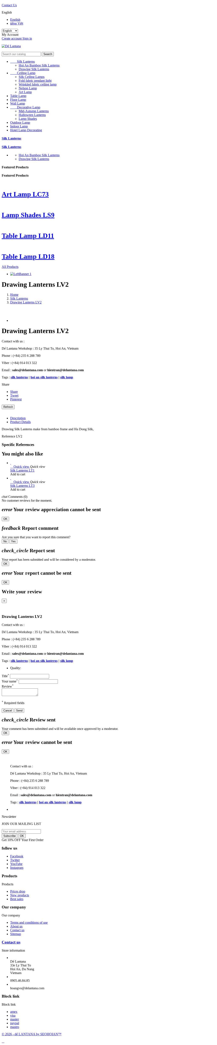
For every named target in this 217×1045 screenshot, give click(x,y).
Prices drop (17, 891)
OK (5, 518)
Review (8, 686)
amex (13, 1011)
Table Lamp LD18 (28, 256)
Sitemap (15, 934)
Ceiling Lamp (22, 73)
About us (16, 926)
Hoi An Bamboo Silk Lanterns (39, 65)
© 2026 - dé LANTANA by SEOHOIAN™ (31, 1034)
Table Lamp (18, 96)
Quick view (20, 466)
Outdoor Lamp (20, 122)
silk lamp (66, 377)
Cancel (7, 710)
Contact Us (9, 5)
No (5, 541)
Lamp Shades (28, 118)
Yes (13, 541)
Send (19, 710)
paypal (14, 1023)
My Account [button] (11, 34)
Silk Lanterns (22, 61)
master (14, 1019)
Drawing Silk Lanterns (34, 69)
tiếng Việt (16, 23)
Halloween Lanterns (32, 115)
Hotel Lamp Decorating (26, 130)
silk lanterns (19, 377)
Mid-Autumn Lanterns (34, 111)
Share (14, 391)
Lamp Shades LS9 (28, 215)
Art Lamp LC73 (25, 194)
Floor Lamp (18, 99)
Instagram (16, 867)
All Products (10, 267)
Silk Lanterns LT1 (22, 470)
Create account (12, 38)
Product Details (20, 422)
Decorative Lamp (25, 107)
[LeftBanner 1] (20, 274)
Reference (9, 436)
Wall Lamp (17, 103)
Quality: (15, 668)
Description (18, 418)
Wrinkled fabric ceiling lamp (38, 84)
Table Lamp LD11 (28, 235)
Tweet (14, 395)
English (15, 19)
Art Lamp (25, 92)
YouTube (16, 864)
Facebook (16, 856)
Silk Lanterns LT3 (22, 485)
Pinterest (16, 399)
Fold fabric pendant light (35, 80)
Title (5, 676)
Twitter (15, 860)
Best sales (16, 899)
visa (12, 1015)
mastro (14, 1027)
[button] (108, 50)
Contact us (17, 930)
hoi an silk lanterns (44, 377)
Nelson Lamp (28, 88)
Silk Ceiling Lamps (32, 77)
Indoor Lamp (19, 126)
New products (19, 895)
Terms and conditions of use (29, 922)
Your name (10, 681)
